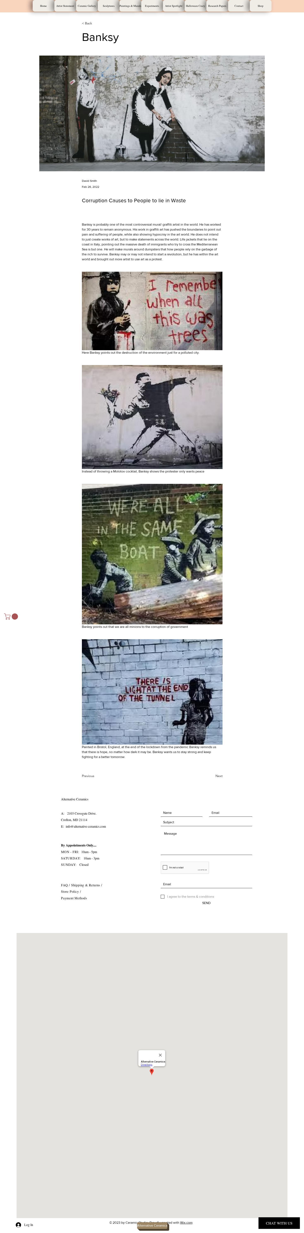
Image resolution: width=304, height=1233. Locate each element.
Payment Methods (74, 898)
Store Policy (70, 891)
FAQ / (66, 885)
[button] (11, 616)
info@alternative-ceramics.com (86, 826)
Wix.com (186, 1222)
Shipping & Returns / (86, 885)
